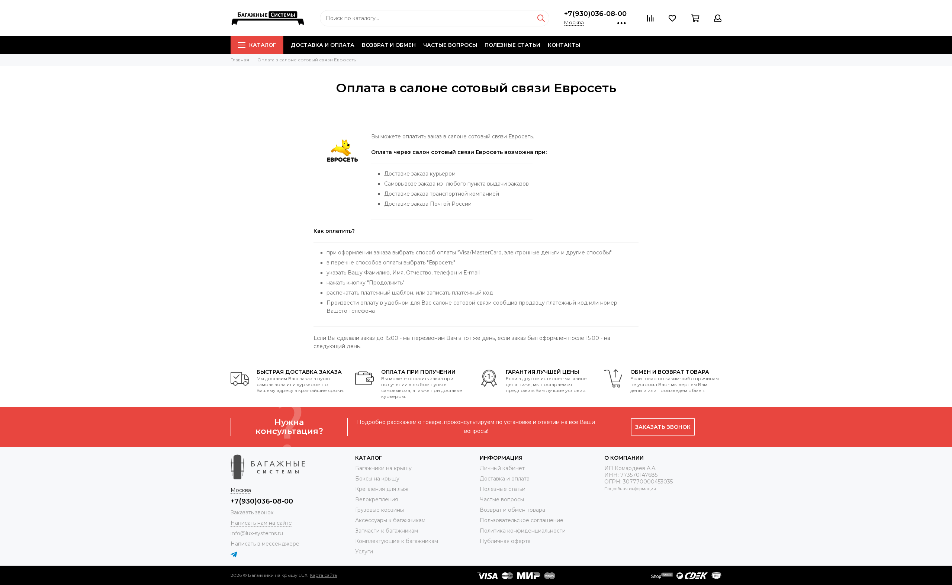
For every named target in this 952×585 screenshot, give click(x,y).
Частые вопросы (450, 45)
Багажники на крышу (383, 468)
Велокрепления (376, 499)
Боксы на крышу (377, 478)
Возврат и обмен (389, 45)
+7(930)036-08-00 (595, 14)
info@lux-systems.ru (257, 533)
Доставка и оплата (322, 45)
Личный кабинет (502, 468)
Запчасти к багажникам (386, 530)
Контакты (564, 45)
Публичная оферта (505, 541)
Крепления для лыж (381, 489)
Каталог (262, 45)
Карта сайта (323, 575)
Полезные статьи (512, 45)
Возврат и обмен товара (512, 510)
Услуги (364, 551)
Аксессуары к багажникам (390, 520)
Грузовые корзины (379, 510)
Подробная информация (630, 488)
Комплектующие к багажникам (396, 541)
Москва (574, 22)
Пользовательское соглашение (521, 520)
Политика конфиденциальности (523, 530)
